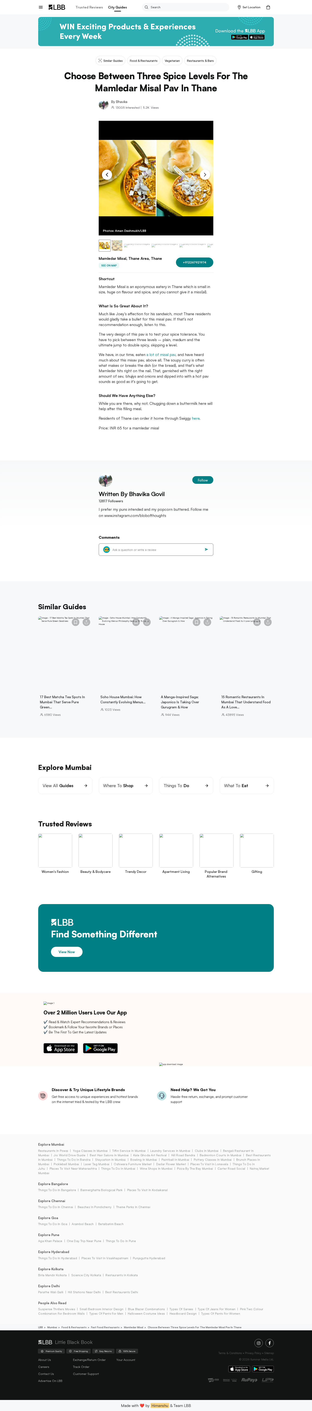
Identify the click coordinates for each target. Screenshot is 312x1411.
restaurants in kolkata (121, 1275)
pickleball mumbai (66, 1164)
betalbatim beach (111, 1224)
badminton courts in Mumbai (220, 1155)
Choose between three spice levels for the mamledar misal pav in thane (195, 1327)
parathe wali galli (50, 1292)
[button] (249, 7)
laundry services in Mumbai (170, 1150)
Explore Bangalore (53, 1184)
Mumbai (52, 1327)
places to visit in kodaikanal (147, 1190)
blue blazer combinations (146, 1309)
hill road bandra (183, 1155)
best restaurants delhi (121, 1292)
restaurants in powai (53, 1150)
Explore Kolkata (50, 1269)
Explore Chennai (51, 1201)
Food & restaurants (74, 1327)
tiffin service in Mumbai (129, 1150)
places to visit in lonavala (209, 1164)
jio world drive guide (69, 1155)
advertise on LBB (50, 1381)
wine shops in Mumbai (156, 1168)
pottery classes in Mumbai (213, 1159)
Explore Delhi (49, 1286)
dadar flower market (171, 1164)
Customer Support (86, 1374)
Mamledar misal (133, 1327)
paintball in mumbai (175, 1159)
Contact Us (46, 1374)
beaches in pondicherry (94, 1207)
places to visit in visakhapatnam (105, 1258)
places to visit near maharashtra (73, 1168)
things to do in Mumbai (118, 1168)
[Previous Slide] (107, 174)
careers (43, 1367)
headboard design (183, 1313)
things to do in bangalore (57, 1190)
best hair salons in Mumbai (109, 1155)
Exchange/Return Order (89, 1360)
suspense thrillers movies (56, 1309)
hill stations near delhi (84, 1292)
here (196, 418)
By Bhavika (119, 102)
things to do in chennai (55, 1207)
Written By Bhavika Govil (132, 494)
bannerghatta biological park (101, 1190)
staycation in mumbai (110, 1159)
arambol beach (83, 1224)
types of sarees (181, 1309)
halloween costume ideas (146, 1313)
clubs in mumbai (206, 1150)
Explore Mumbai (51, 1144)
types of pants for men (106, 1313)
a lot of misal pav (161, 354)
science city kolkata (86, 1275)
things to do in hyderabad (57, 1258)
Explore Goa (48, 1218)
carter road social (231, 1168)
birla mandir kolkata (52, 1275)
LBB (40, 1327)
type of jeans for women (216, 1309)
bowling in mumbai (143, 1159)
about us (44, 1360)
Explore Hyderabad (53, 1252)
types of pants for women (220, 1313)
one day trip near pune (84, 1241)
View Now (67, 952)
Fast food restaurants (105, 1327)
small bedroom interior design (101, 1309)
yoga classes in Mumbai (90, 1150)
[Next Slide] (205, 174)
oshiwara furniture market (133, 1164)
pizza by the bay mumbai (195, 1168)
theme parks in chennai (133, 1207)
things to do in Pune (121, 1241)
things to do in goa (52, 1224)
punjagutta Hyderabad (149, 1258)
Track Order (81, 1367)
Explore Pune (48, 1235)
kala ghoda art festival (150, 1155)
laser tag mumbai (96, 1164)
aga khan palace (50, 1241)
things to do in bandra (73, 1159)
